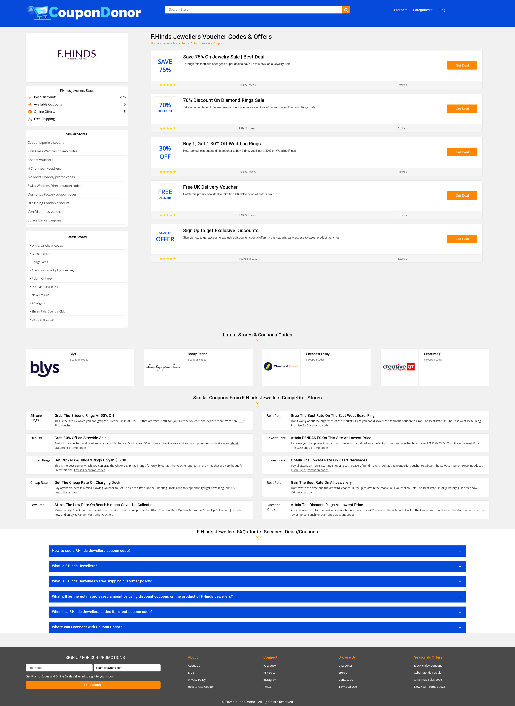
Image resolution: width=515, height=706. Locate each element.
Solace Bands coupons (45, 220)
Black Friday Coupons (428, 665)
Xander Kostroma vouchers (95, 514)
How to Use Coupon (201, 687)
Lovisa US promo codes (89, 470)
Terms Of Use (348, 687)
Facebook (269, 665)
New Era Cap (40, 295)
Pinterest (269, 672)
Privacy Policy (197, 679)
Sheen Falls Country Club (48, 311)
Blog (191, 672)
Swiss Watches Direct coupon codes (54, 185)
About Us (194, 665)
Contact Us (346, 679)
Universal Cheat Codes (47, 245)
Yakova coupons (301, 492)
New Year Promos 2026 (429, 687)
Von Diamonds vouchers (46, 211)
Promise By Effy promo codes (310, 425)
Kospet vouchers (40, 160)
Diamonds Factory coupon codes (52, 194)
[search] (346, 9)
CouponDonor (244, 702)
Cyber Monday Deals (427, 672)
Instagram (270, 679)
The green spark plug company (52, 270)
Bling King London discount (48, 203)
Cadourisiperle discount (46, 142)
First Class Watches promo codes (52, 151)
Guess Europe (41, 254)
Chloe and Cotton (43, 320)
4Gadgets (38, 303)
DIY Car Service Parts (46, 287)
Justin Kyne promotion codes (310, 470)
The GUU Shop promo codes (310, 448)
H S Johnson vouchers (44, 168)
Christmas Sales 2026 (428, 679)
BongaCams (39, 262)
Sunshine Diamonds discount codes (331, 514)
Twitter (268, 687)
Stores (343, 672)
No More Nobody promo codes (51, 177)
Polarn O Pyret (41, 278)
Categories (346, 665)
